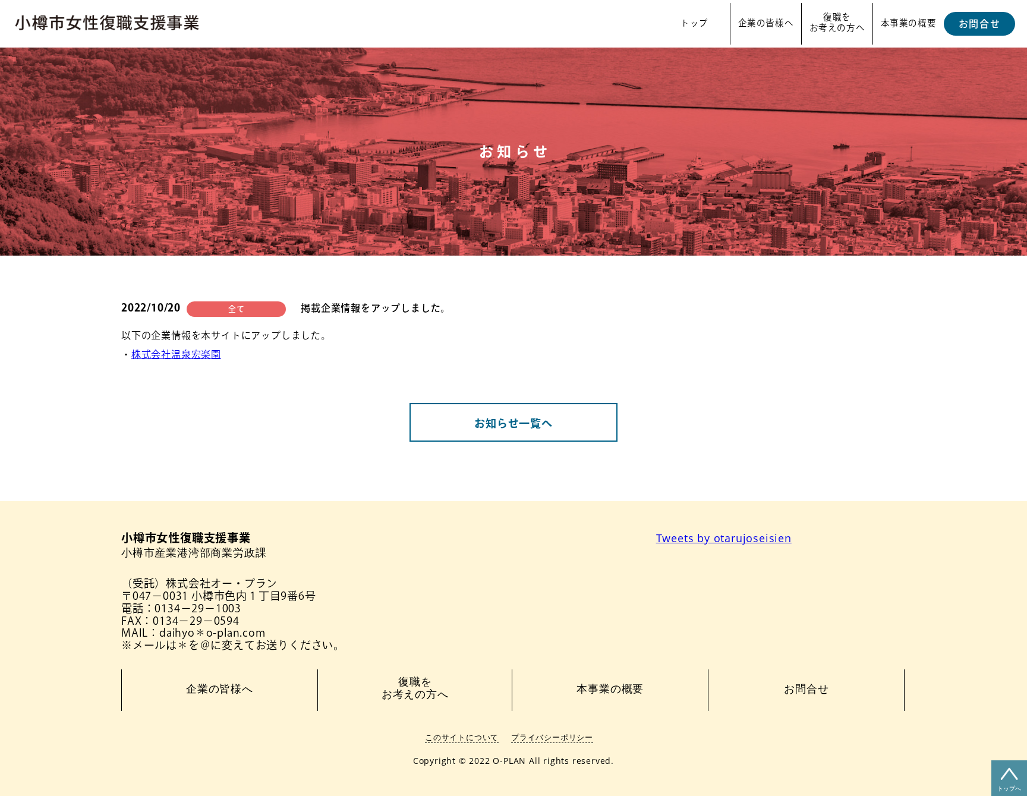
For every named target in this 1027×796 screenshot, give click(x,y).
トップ (694, 22)
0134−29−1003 (198, 608)
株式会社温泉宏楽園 (176, 354)
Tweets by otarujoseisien (724, 538)
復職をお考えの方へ (837, 22)
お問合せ (979, 24)
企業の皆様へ (766, 22)
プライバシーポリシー (552, 737)
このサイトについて (462, 737)
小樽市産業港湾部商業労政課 (193, 545)
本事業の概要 (909, 22)
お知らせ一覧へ (513, 423)
